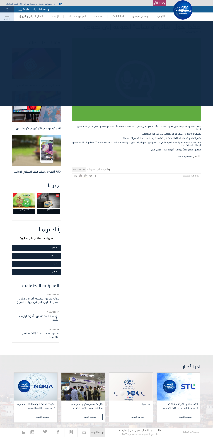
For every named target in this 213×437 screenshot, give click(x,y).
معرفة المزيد (185, 417)
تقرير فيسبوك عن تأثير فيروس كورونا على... (37, 128)
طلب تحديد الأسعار (152, 430)
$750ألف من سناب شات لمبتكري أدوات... (37, 171)
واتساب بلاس (24, 210)
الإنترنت (55, 16)
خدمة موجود (48, 210)
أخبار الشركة (118, 16)
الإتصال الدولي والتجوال (31, 16)
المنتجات (98, 16)
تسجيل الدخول (40, 9)
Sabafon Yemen (191, 432)
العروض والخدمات (77, 16)
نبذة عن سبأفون (140, 16)
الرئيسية (161, 16)
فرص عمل (135, 430)
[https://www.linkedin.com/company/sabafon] (23, 432)
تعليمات (123, 430)
